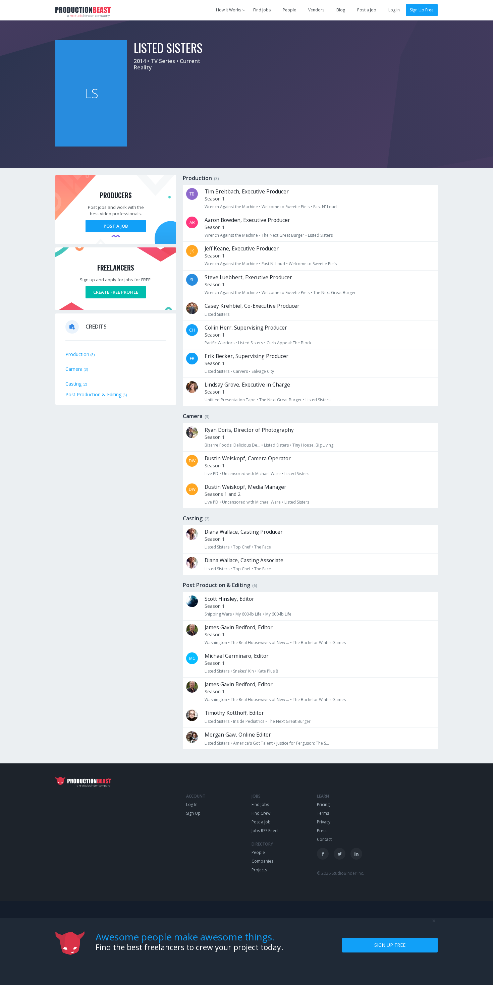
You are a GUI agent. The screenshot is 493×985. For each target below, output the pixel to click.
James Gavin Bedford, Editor (239, 627)
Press (322, 830)
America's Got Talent (253, 743)
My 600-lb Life (248, 614)
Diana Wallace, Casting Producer (244, 531)
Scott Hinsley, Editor (229, 598)
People (289, 10)
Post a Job (366, 10)
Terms (323, 813)
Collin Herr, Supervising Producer (246, 327)
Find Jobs (262, 10)
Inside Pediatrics (248, 721)
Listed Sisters (320, 235)
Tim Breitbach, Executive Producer (247, 191)
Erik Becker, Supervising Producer (246, 356)
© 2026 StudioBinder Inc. (340, 873)
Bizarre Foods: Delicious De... (232, 445)
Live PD (211, 473)
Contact (324, 839)
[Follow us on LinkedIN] (356, 854)
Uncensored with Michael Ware (251, 473)
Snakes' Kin (243, 671)
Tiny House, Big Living (312, 445)
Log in (394, 10)
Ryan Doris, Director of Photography (249, 429)
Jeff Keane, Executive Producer (242, 248)
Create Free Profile (115, 292)
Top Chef (242, 547)
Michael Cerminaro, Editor (237, 655)
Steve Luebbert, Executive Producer (248, 277)
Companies (262, 861)
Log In (192, 804)
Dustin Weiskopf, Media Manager (245, 486)
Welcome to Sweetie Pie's (286, 207)
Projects (259, 870)
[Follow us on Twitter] (339, 854)
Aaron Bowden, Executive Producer (247, 220)
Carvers (240, 371)
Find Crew (261, 813)
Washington (216, 642)
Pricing (323, 804)
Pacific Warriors (219, 343)
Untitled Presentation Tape (230, 400)
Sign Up (193, 813)
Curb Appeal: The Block (289, 343)
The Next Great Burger (283, 235)
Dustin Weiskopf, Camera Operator (248, 458)
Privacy (323, 822)
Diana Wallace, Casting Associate (244, 560)
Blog (340, 10)
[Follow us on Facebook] (323, 854)
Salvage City (263, 371)
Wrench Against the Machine (231, 207)
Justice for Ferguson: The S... (302, 743)
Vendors (316, 10)
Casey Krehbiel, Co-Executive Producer (252, 305)
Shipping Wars (218, 614)
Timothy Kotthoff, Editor (234, 712)
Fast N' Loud (325, 207)
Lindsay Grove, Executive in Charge (247, 384)
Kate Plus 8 (268, 671)
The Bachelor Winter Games (319, 642)
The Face (262, 547)
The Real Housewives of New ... (260, 642)
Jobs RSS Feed (265, 830)
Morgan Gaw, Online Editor (238, 734)
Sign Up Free (422, 10)
